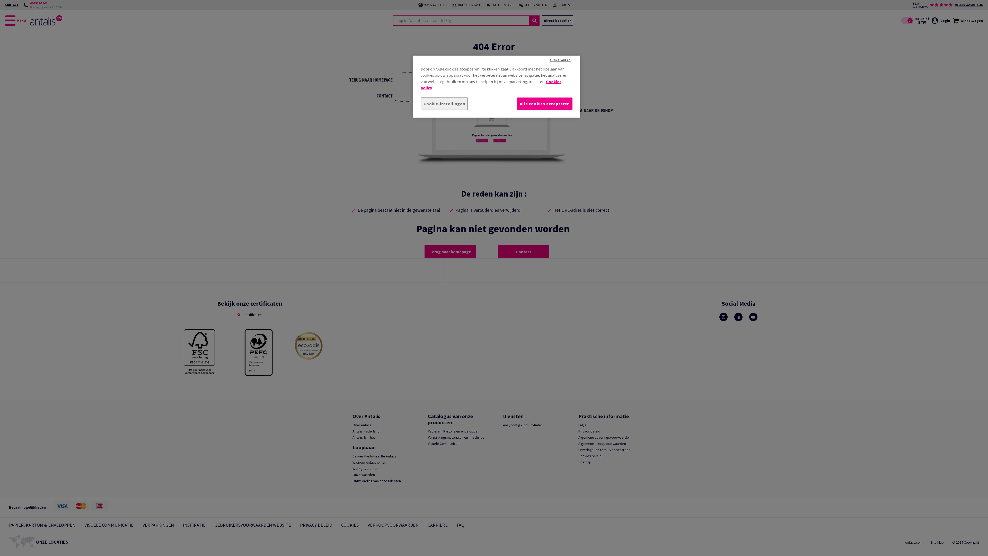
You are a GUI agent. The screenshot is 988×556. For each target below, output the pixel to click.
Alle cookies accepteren (545, 103)
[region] (496, 87)
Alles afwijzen (560, 60)
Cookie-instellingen (444, 103)
